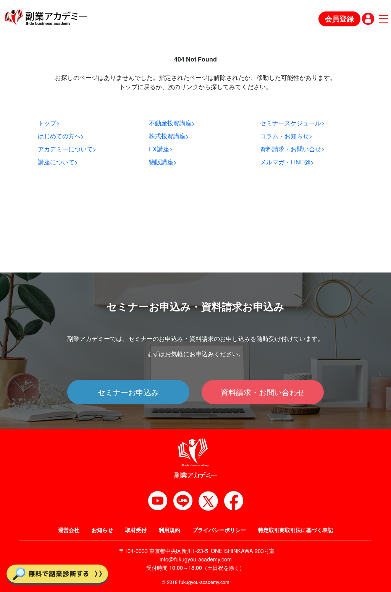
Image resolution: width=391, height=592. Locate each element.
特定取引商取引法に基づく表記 (295, 530)
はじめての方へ (61, 135)
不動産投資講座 (172, 122)
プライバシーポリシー (219, 530)
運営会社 (68, 530)
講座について (58, 161)
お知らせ (102, 530)
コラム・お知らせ (286, 135)
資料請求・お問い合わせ (263, 391)
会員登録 (339, 18)
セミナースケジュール (292, 122)
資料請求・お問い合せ (292, 148)
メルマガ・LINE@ (287, 161)
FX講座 (161, 148)
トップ (49, 122)
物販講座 (163, 161)
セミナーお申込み (128, 391)
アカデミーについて (67, 148)
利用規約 (169, 530)
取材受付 (136, 530)
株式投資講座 (169, 135)
